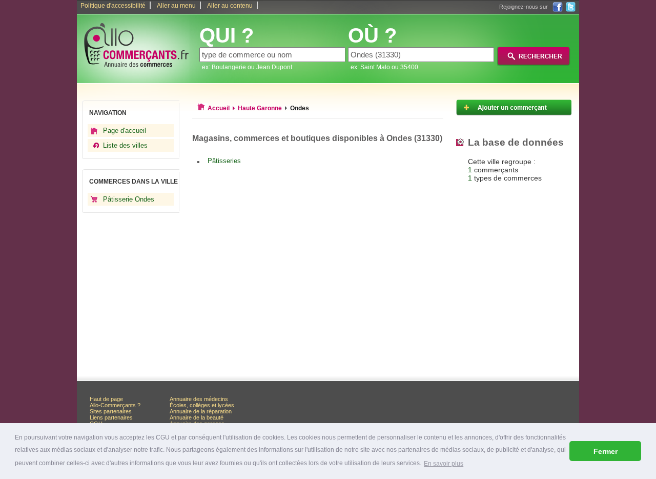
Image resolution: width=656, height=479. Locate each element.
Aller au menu (176, 5)
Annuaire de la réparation (201, 411)
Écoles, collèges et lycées (202, 405)
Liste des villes (125, 145)
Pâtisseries (224, 161)
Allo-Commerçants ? (115, 405)
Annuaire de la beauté (196, 417)
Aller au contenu (230, 5)
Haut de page (106, 399)
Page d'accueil (124, 130)
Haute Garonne (260, 108)
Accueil (219, 108)
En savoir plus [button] (443, 463)
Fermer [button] (605, 451)
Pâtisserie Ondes (128, 199)
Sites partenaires (111, 411)
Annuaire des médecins (199, 399)
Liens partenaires (111, 417)
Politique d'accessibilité (113, 5)
